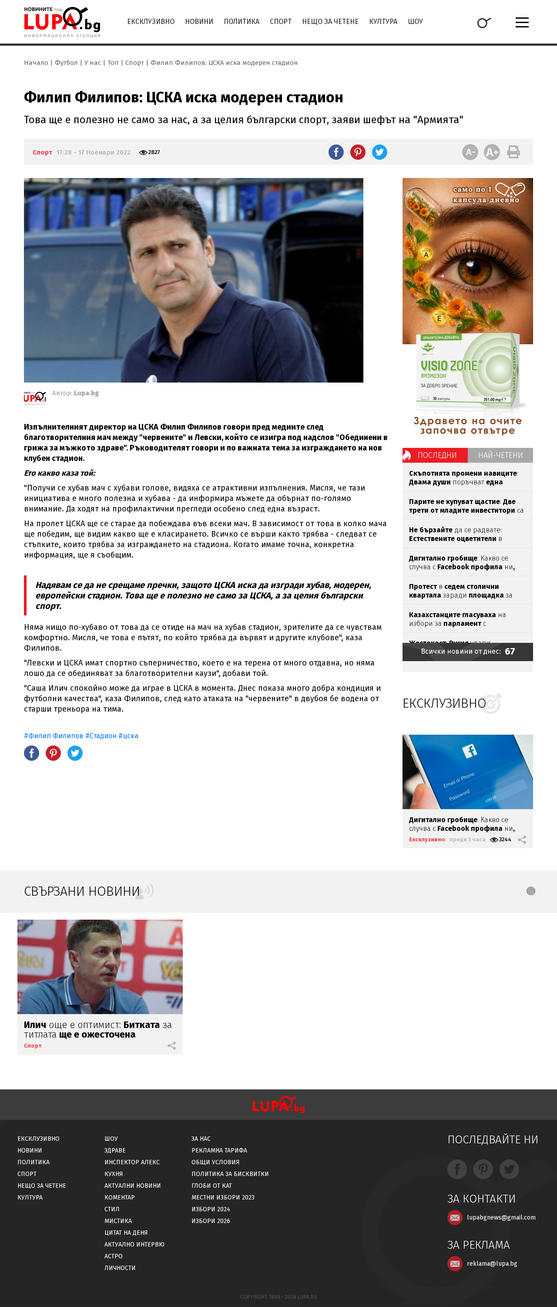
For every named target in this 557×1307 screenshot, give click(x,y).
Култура (383, 21)
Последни (437, 455)
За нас (201, 1138)
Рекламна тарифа (219, 1150)
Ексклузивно (150, 21)
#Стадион (101, 736)
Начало (36, 63)
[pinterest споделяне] (358, 152)
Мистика (118, 1221)
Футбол (66, 63)
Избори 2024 (210, 1209)
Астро (113, 1256)
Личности (120, 1268)
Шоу (415, 21)
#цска (128, 736)
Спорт (281, 21)
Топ (113, 63)
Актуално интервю (134, 1244)
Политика (241, 21)
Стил (112, 1209)
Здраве (115, 1150)
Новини (199, 21)
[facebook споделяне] (336, 152)
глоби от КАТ (211, 1185)
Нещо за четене (330, 21)
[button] (531, 891)
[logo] (62, 22)
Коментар (119, 1197)
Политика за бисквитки (230, 1174)
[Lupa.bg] (35, 400)
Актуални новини (132, 1185)
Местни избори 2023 (223, 1197)
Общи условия (215, 1162)
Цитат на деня (126, 1232)
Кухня (113, 1174)
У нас (92, 63)
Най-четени (500, 455)
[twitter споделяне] (379, 152)
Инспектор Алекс (132, 1162)
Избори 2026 (210, 1221)
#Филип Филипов (54, 736)
